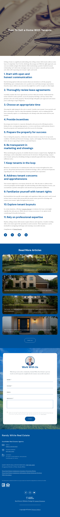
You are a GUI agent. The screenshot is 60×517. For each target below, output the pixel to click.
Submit (30, 418)
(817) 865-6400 (10, 451)
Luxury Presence (40, 501)
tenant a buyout (26, 209)
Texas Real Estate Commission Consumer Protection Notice (19, 471)
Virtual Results (17, 229)
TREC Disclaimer (7, 475)
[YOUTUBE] (34, 492)
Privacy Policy (43, 414)
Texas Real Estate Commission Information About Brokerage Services (22, 473)
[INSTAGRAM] (30, 492)
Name (8, 379)
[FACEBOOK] (25, 492)
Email (9, 392)
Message (10, 398)
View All (30, 340)
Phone (9, 386)
